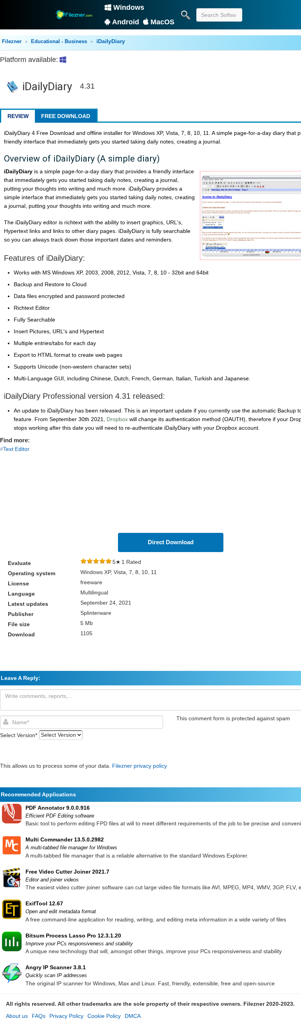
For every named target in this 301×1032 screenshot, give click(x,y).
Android (125, 22)
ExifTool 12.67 (44, 903)
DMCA (133, 1016)
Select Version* (18, 735)
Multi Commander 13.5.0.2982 (64, 839)
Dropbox (117, 419)
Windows (128, 7)
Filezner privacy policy (139, 766)
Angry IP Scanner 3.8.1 (55, 967)
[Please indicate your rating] (83, 562)
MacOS (162, 22)
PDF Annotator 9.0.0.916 (57, 808)
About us (17, 1016)
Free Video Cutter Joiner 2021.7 (67, 871)
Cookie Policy (104, 1016)
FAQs (38, 1016)
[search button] (185, 15)
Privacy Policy (66, 1016)
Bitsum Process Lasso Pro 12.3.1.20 (73, 935)
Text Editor (16, 449)
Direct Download (171, 542)
